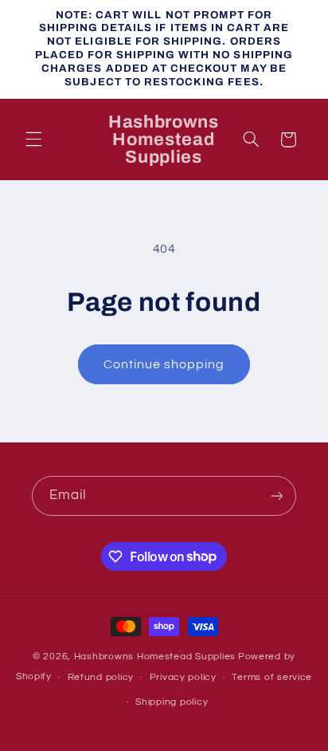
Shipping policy (171, 702)
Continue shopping (164, 364)
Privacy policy (183, 677)
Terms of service (272, 677)
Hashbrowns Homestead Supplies (155, 656)
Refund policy (101, 677)
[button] (33, 139)
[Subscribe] (277, 495)
